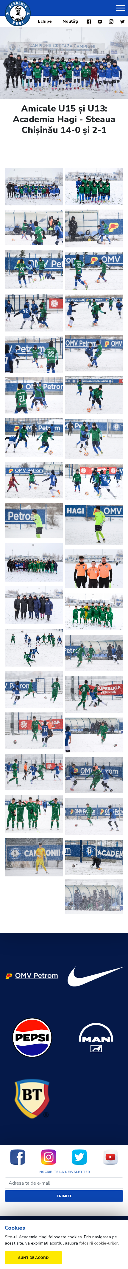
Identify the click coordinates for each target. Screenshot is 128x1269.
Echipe (45, 21)
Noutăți (70, 21)
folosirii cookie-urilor (98, 1243)
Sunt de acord (33, 1257)
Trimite (64, 1196)
